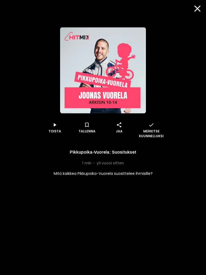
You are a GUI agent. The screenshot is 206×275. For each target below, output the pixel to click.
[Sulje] (197, 8)
